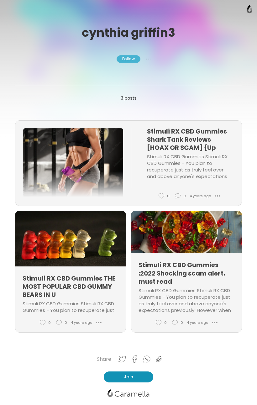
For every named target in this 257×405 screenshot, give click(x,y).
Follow (128, 58)
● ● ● (148, 59)
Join (128, 377)
